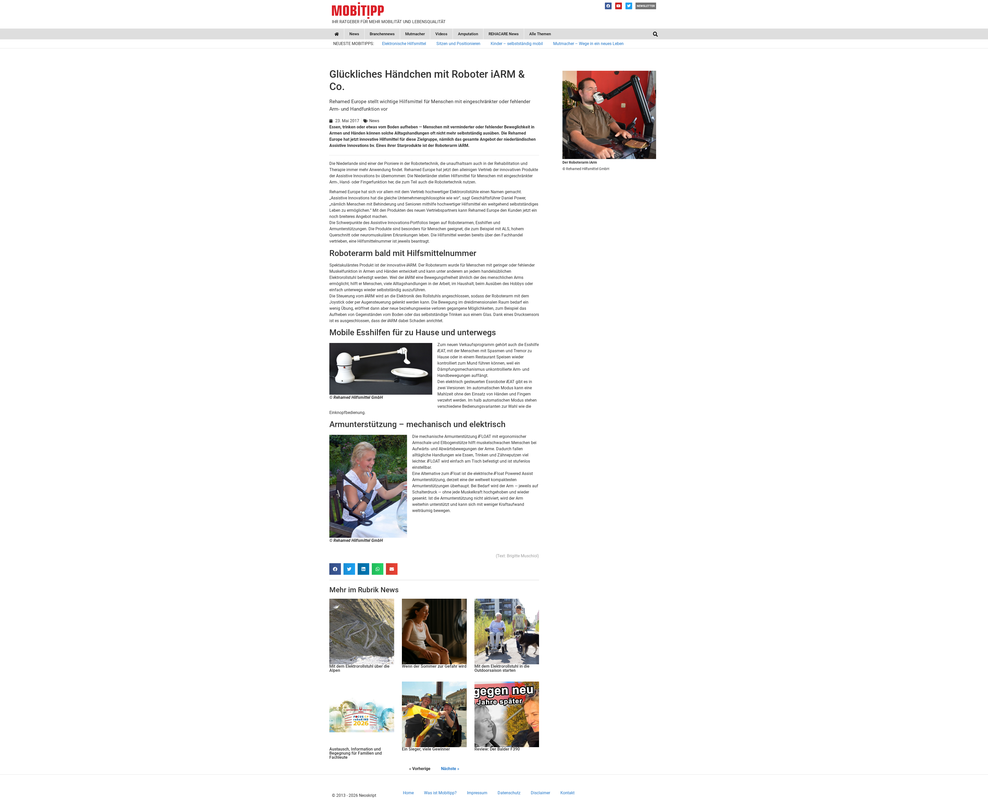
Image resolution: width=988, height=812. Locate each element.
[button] (655, 34)
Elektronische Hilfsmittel (404, 43)
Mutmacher (415, 34)
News (354, 34)
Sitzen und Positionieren (458, 43)
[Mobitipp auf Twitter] (628, 6)
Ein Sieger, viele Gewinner (426, 749)
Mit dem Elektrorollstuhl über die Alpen (359, 668)
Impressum (477, 792)
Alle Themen (540, 34)
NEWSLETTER (646, 6)
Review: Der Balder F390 (497, 749)
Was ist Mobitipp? (440, 792)
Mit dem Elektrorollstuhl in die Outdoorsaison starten (502, 668)
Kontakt (567, 792)
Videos (441, 34)
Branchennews (382, 34)
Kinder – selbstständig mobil (517, 43)
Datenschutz (509, 792)
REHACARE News (504, 34)
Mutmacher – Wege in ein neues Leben (588, 43)
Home (408, 792)
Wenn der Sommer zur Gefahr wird (434, 666)
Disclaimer (540, 792)
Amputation (468, 34)
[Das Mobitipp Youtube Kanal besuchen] (618, 6)
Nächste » (450, 768)
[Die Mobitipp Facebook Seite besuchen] (608, 6)
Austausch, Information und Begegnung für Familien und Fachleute (355, 753)
